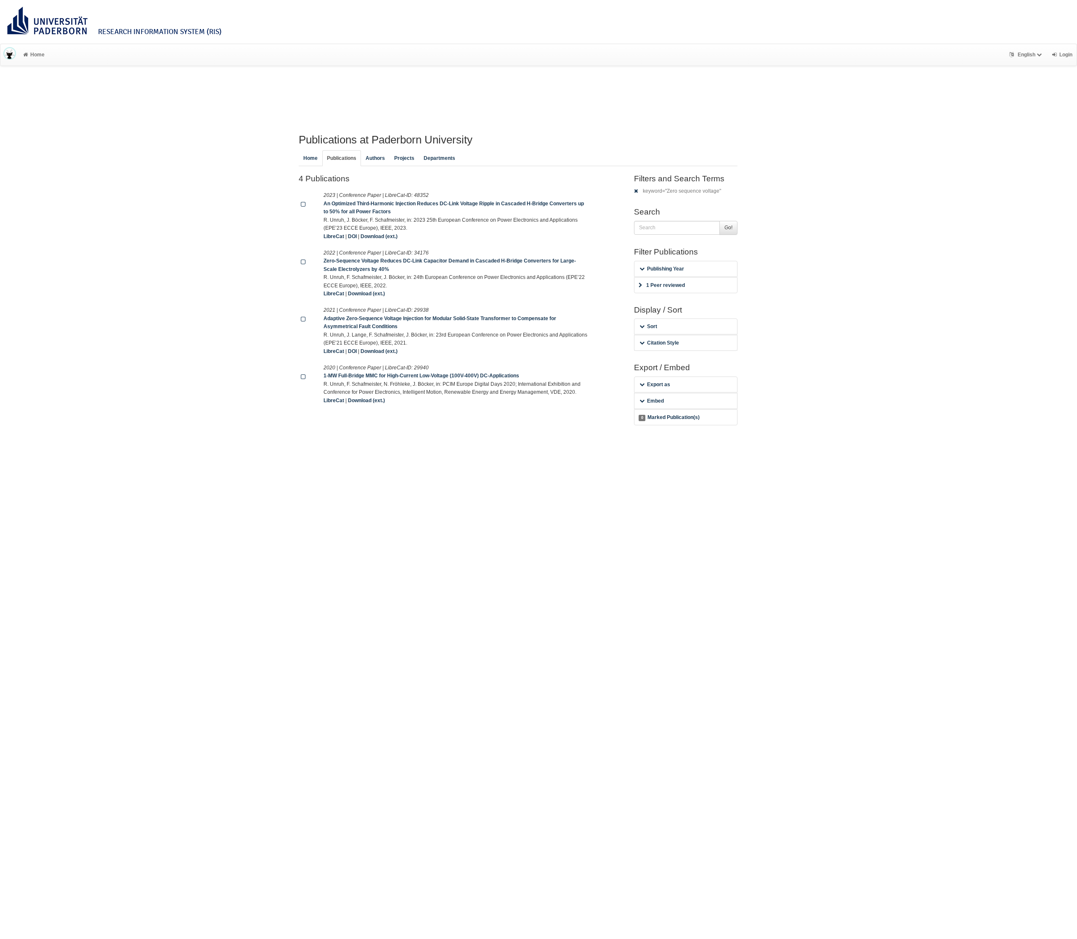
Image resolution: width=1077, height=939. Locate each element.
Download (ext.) (379, 236)
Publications (341, 158)
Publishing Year (665, 269)
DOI (352, 236)
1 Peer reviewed (665, 285)
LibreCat (334, 236)
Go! (728, 228)
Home (37, 55)
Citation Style (663, 343)
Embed (655, 401)
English (1026, 55)
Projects (404, 158)
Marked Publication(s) (670, 417)
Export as (658, 384)
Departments (439, 158)
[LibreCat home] (9, 54)
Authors (375, 158)
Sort (652, 326)
